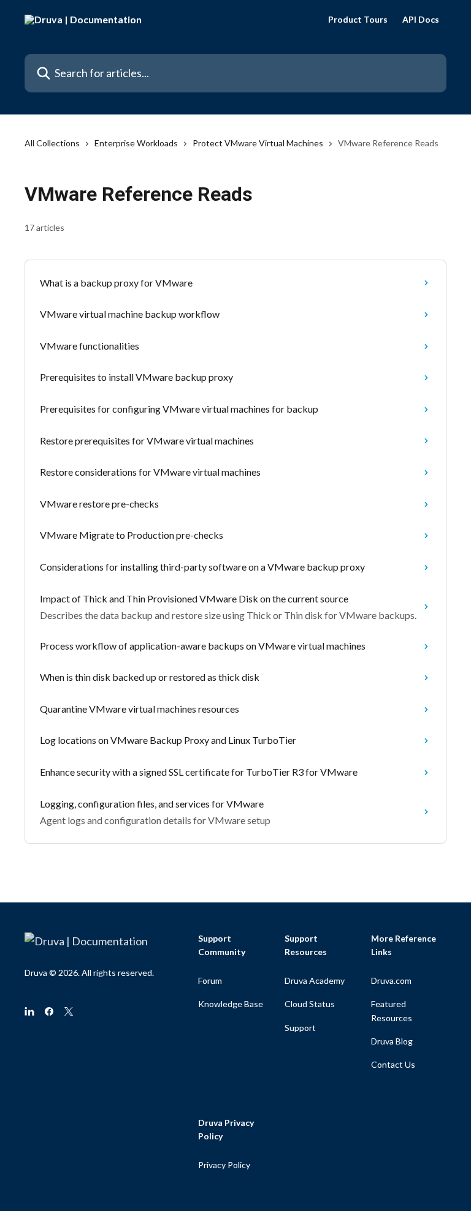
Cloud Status (310, 1004)
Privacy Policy (224, 1165)
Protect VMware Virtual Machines (258, 143)
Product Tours (358, 19)
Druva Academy (315, 980)
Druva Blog (392, 1041)
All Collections (52, 143)
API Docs (420, 19)
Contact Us (393, 1064)
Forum (210, 980)
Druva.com (391, 980)
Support (300, 1027)
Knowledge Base (230, 1004)
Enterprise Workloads (136, 143)
